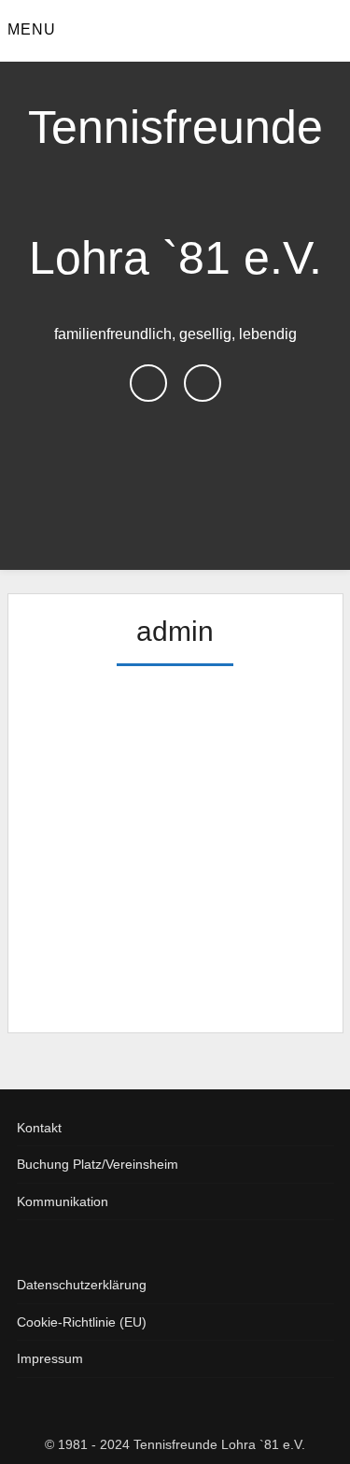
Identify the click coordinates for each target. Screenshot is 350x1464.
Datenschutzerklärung (82, 1284)
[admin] (153, 675)
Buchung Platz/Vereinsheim (97, 1164)
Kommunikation (62, 1201)
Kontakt (39, 1127)
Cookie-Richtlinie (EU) (82, 1322)
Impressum (50, 1358)
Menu (31, 29)
